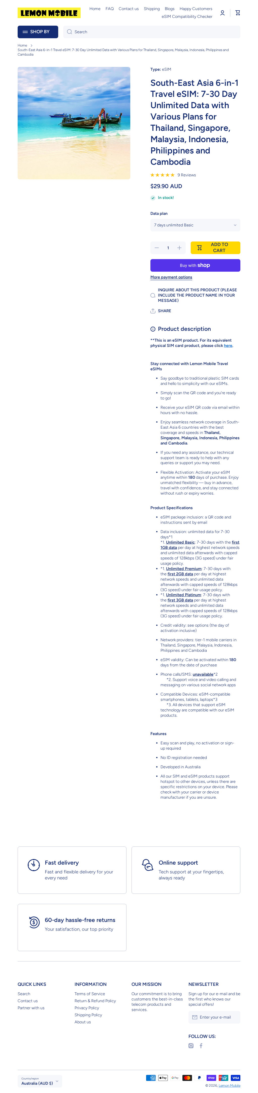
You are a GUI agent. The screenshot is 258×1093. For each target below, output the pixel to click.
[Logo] (49, 13)
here (228, 345)
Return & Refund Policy (95, 1000)
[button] (237, 12)
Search (24, 993)
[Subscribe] (234, 1017)
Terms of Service (90, 993)
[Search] (67, 32)
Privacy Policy (87, 1007)
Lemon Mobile (229, 1085)
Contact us (28, 1000)
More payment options (171, 277)
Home (22, 45)
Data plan (159, 213)
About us (83, 1022)
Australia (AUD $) (37, 1083)
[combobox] (151, 32)
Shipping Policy (88, 1015)
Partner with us (31, 1007)
